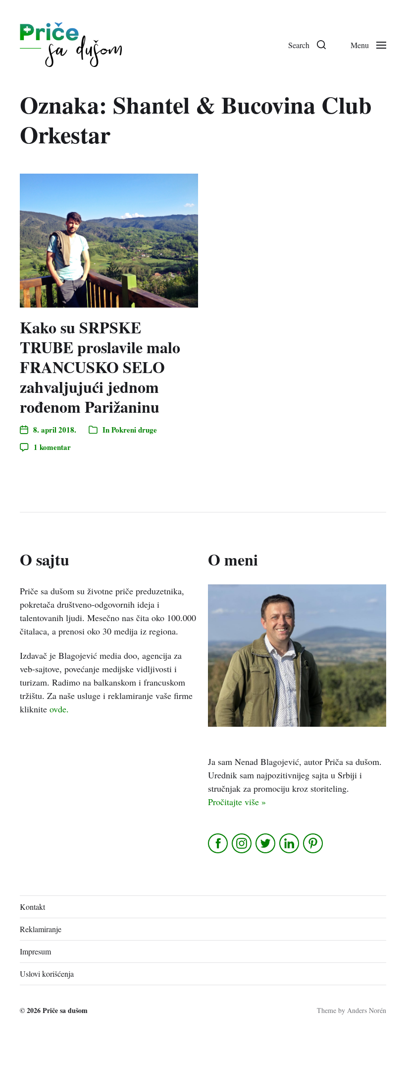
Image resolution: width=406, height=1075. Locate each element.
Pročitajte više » (237, 802)
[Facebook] (218, 843)
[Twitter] (266, 843)
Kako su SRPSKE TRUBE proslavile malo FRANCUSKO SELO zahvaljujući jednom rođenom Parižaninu (100, 367)
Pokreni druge (134, 429)
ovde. (59, 709)
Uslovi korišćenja (47, 973)
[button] (307, 44)
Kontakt (32, 906)
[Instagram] (242, 843)
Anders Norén (366, 1010)
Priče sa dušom (65, 1010)
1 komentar (52, 447)
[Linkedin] (290, 843)
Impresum (35, 951)
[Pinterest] (313, 843)
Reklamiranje (40, 929)
